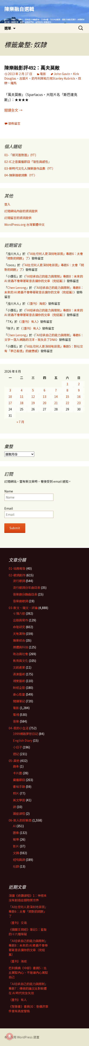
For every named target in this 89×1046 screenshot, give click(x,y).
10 (10, 396)
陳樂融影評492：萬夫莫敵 (32, 67)
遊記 (16, 754)
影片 (16, 846)
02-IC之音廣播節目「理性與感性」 (27, 161)
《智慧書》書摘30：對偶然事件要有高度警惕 (28, 1008)
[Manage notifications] (9, 1036)
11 (21, 396)
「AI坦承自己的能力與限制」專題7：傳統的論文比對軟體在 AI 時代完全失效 (28, 988)
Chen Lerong (16, 287)
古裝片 (23, 78)
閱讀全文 (13, 110)
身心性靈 (19, 694)
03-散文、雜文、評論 (23, 608)
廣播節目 (19, 780)
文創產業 (19, 667)
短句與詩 (19, 859)
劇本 (16, 766)
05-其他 (14, 760)
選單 (7, 28)
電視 (16, 714)
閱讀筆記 (19, 701)
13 (44, 396)
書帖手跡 (19, 786)
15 (67, 396)
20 (44, 403)
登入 (7, 204)
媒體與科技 (20, 647)
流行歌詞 (19, 581)
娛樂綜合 (19, 640)
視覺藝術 (19, 681)
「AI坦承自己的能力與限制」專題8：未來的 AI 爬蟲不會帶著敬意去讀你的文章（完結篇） (43, 278)
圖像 (16, 832)
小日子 (17, 747)
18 (21, 403)
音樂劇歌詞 (20, 601)
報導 (16, 839)
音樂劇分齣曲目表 (25, 594)
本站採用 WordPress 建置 (21, 1037)
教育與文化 (20, 660)
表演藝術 (19, 674)
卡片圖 (17, 773)
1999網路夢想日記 (25, 733)
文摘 (16, 853)
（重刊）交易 (18, 922)
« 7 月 (20, 422)
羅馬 (13, 83)
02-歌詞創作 (17, 575)
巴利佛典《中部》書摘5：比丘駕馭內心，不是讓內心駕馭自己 (28, 972)
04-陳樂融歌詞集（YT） (20, 175)
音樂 (16, 721)
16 (79, 396)
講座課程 (19, 813)
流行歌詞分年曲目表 (26, 587)
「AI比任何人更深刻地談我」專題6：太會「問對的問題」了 (28, 911)
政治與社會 (20, 654)
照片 (16, 793)
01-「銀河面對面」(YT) (20, 155)
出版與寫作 (20, 620)
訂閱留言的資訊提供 (18, 218)
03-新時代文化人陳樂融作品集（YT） (29, 168)
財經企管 (19, 687)
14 (56, 396)
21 (56, 403)
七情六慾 (19, 613)
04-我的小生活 (19, 728)
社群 (16, 866)
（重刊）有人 (29, 321)
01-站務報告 (17, 568)
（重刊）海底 (37, 303)
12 (33, 396)
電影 (43, 74)
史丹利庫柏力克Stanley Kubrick (53, 78)
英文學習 (19, 800)
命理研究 (19, 627)
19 (33, 403)
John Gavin (62, 74)
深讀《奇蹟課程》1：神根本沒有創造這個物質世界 (28, 897)
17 (10, 403)
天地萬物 (19, 633)
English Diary (22, 740)
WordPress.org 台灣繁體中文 (24, 224)
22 (67, 403)
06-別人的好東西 (20, 820)
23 (79, 403)
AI (14, 826)
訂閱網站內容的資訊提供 (21, 211)
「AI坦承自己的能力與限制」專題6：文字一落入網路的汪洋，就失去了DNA (44, 337)
